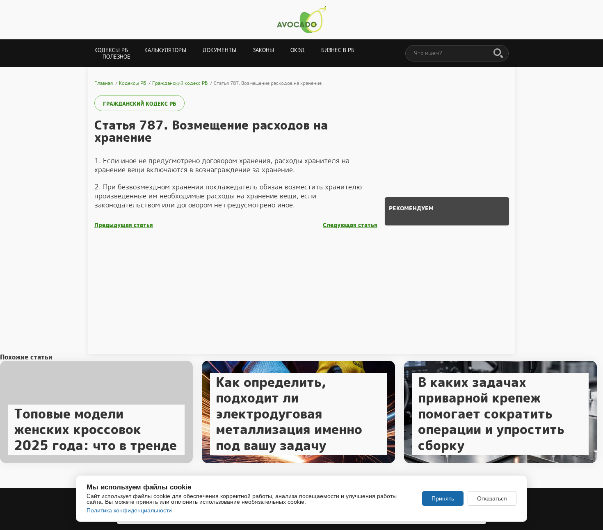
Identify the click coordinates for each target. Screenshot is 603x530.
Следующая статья (350, 225)
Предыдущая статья (123, 225)
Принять (443, 498)
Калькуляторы (165, 50)
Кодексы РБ (111, 50)
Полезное (116, 57)
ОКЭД (297, 50)
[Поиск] (498, 53)
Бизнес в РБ (337, 50)
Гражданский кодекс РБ (139, 104)
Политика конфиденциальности (129, 510)
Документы (219, 50)
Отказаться (492, 498)
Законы (263, 50)
